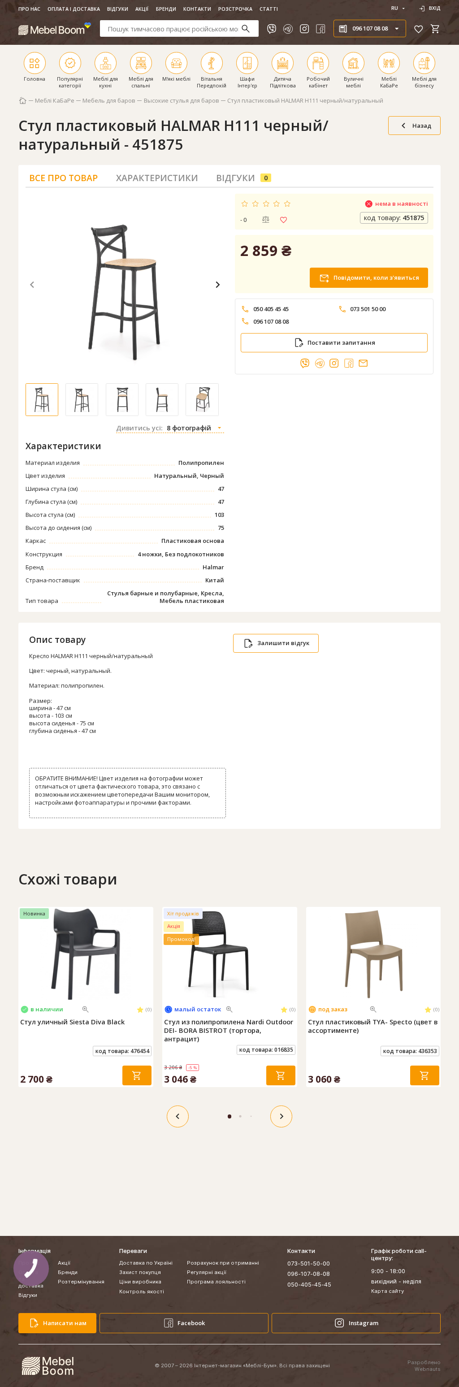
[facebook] (320, 28)
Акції (141, 9)
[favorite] (418, 28)
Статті (269, 9)
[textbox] (179, 28)
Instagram (363, 1323)
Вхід (435, 8)
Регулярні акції (206, 1272)
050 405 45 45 (271, 309)
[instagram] (304, 28)
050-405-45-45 (309, 1284)
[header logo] (54, 28)
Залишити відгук (283, 643)
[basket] (435, 28)
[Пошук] (249, 29)
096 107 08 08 (271, 321)
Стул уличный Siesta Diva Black (72, 1022)
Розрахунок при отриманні (223, 1263)
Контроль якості (141, 1291)
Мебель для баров (108, 100)
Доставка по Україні (146, 1263)
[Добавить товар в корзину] (137, 1076)
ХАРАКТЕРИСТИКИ (157, 177)
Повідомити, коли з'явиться (376, 277)
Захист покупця (140, 1272)
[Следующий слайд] (145, 954)
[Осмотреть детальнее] (85, 1009)
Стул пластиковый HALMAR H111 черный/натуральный (305, 100)
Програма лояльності (216, 1282)
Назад (421, 125)
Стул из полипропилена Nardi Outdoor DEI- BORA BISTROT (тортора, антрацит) (228, 1030)
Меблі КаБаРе (54, 100)
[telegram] (287, 28)
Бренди (166, 9)
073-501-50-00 (308, 1263)
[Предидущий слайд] (25, 954)
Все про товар (63, 177)
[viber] (271, 28)
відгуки (242, 177)
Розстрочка (235, 9)
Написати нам (65, 1323)
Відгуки (117, 9)
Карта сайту (387, 1291)
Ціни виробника (140, 1282)
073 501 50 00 (367, 309)
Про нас (29, 9)
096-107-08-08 (308, 1273)
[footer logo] (47, 1366)
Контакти (197, 9)
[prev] (178, 1116)
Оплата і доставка (74, 9)
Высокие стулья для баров (181, 100)
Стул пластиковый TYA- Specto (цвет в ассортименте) (372, 1026)
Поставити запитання (341, 342)
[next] (281, 1116)
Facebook (191, 1323)
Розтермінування (81, 1282)
